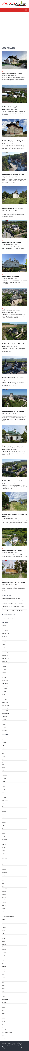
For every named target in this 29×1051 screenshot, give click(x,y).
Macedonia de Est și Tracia (8, 916)
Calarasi (3, 795)
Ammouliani (4, 742)
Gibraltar (4, 850)
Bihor (3, 770)
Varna (3, 1024)
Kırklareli (4, 897)
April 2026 (4, 628)
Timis (3, 1010)
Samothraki (4, 969)
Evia (2, 831)
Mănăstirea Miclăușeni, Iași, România (12, 208)
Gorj (2, 856)
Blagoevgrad (4, 775)
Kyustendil (4, 902)
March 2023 (4, 700)
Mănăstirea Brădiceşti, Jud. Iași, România (13, 582)
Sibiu (3, 980)
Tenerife (3, 1005)
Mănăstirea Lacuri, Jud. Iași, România (12, 550)
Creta (3, 817)
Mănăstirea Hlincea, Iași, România (11, 242)
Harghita (4, 869)
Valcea (3, 1021)
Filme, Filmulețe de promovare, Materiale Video (12, 1044)
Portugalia (4, 952)
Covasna (3, 814)
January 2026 (5, 631)
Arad (3, 751)
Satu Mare (4, 972)
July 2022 (4, 719)
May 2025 (4, 644)
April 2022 (4, 727)
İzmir (3, 886)
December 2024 (5, 655)
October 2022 (5, 711)
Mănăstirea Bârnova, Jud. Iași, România (13, 481)
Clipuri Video (6, 75)
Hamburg (4, 867)
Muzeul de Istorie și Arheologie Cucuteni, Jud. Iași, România (14, 515)
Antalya (3, 748)
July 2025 (4, 639)
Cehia (3, 803)
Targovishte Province (6, 999)
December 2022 (5, 705)
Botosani (4, 778)
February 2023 (5, 702)
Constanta (4, 811)
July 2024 (4, 669)
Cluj (2, 809)
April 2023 (4, 697)
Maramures (4, 925)
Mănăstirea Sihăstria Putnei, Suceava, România (12, 603)
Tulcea (3, 1013)
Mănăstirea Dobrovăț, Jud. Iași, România (13, 344)
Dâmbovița (4, 822)
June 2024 (4, 672)
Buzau (3, 792)
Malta (3, 922)
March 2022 (4, 730)
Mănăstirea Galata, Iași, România (11, 310)
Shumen (3, 977)
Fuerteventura (5, 839)
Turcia (3, 1016)
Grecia (3, 861)
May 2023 (4, 694)
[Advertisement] (14, 27)
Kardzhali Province (6, 889)
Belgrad (3, 767)
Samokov (4, 966)
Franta (3, 836)
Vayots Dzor (4, 1030)
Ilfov (2, 880)
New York (4, 944)
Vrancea (3, 1038)
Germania (4, 847)
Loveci (3, 914)
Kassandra (4, 891)
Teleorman (4, 1002)
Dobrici (3, 825)
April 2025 (4, 647)
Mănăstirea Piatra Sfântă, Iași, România (13, 175)
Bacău (3, 764)
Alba (3, 737)
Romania (4, 958)
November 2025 (5, 633)
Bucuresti (4, 784)
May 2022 (4, 724)
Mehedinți (4, 927)
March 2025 (4, 650)
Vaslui (3, 1027)
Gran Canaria (4, 858)
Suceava (3, 996)
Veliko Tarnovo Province (7, 1032)
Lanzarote (4, 905)
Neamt (3, 938)
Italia (3, 883)
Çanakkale (4, 798)
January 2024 (5, 683)
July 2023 (4, 691)
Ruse (3, 960)
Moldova (3, 930)
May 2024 (4, 675)
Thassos (3, 1007)
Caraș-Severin (5, 800)
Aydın (3, 762)
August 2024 (4, 666)
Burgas (3, 789)
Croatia (3, 820)
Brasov (3, 781)
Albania (3, 740)
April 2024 (4, 677)
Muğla (3, 933)
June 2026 (4, 625)
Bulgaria (3, 786)
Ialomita (3, 875)
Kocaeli (3, 900)
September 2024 (5, 664)
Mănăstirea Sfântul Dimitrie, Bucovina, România (12, 611)
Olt (2, 947)
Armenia (3, 756)
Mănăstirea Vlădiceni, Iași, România (12, 73)
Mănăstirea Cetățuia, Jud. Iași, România (13, 412)
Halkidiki (3, 864)
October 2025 (5, 636)
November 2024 (5, 658)
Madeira (3, 919)
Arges (3, 753)
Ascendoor (12, 1047)
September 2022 (5, 713)
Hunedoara (4, 872)
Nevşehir (4, 941)
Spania (3, 994)
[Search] (26, 10)
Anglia (3, 745)
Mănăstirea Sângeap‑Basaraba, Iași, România (14, 141)
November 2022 (5, 708)
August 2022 (4, 716)
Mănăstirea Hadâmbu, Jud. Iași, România (13, 378)
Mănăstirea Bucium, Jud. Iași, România (12, 447)
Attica (3, 759)
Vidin (3, 1035)
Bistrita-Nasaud (5, 773)
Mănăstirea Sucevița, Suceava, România (11, 598)
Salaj (3, 963)
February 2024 (5, 680)
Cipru (3, 806)
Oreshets (4, 949)
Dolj (2, 828)
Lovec (3, 911)
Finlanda (3, 833)
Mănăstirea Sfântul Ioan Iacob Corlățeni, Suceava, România (13, 607)
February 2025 (5, 653)
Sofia (3, 991)
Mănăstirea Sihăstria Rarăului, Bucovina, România (13, 601)
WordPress (4, 1049)
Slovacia (3, 988)
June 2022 (4, 722)
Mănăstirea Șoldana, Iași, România (11, 107)
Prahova (3, 955)
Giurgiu (3, 853)
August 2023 (4, 689)
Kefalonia (4, 894)
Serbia (3, 974)
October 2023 (5, 686)
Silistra (3, 983)
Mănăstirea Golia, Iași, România (10, 276)
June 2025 (4, 642)
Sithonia (3, 985)
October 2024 (5, 661)
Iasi (2, 71)
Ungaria (3, 1018)
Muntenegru (4, 936)
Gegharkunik (4, 844)
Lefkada (3, 908)
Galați (3, 842)
